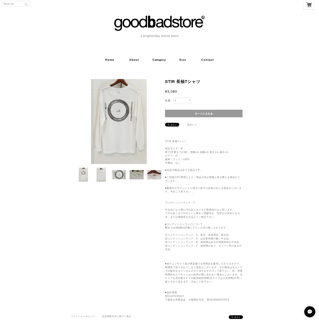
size (182, 59)
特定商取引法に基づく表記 (116, 316)
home (109, 59)
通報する (192, 125)
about (134, 59)
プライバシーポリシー (83, 316)
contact (207, 59)
